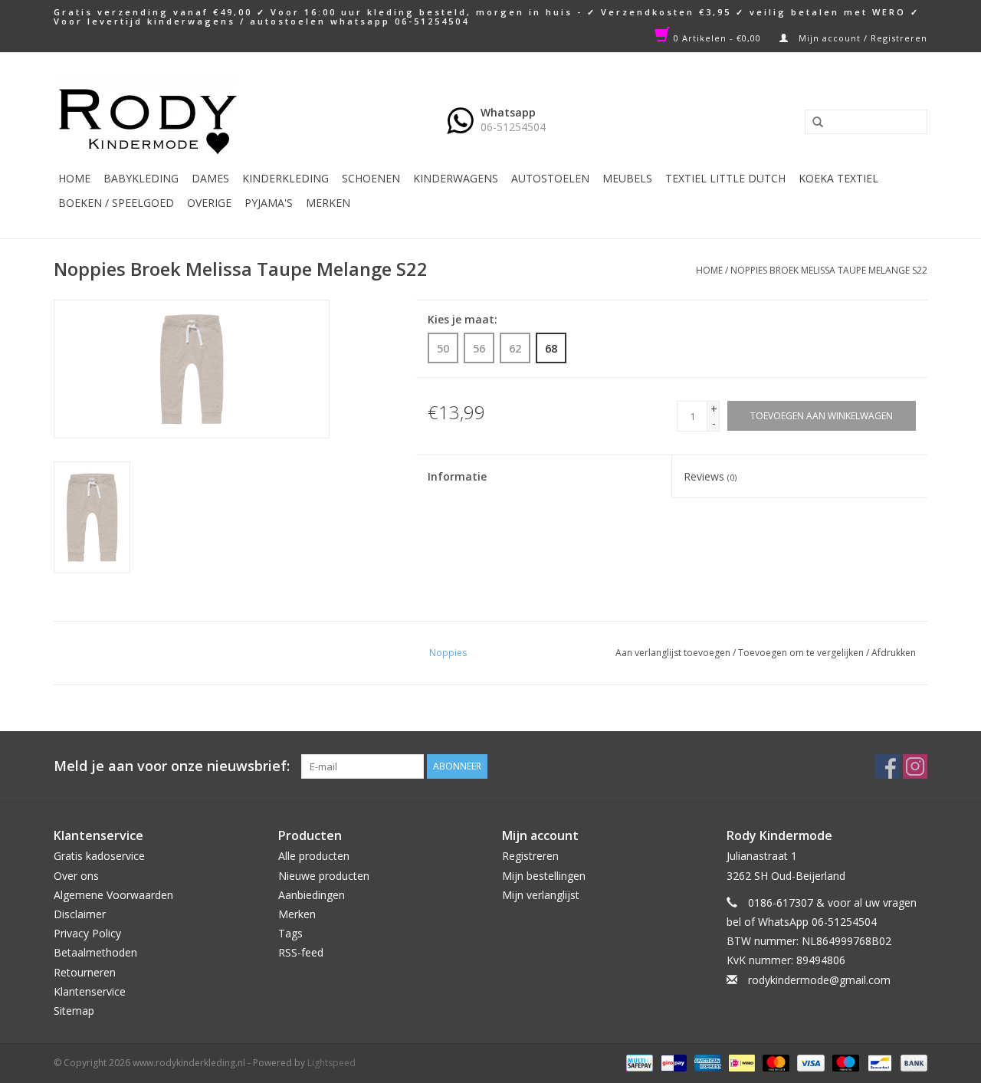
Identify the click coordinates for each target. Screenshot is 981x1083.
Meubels (627, 178)
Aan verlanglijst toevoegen (672, 652)
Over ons (76, 875)
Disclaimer (80, 914)
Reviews (710, 476)
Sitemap (74, 1010)
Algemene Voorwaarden (113, 895)
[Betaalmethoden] (638, 1061)
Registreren (530, 855)
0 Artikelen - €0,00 (717, 38)
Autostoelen (550, 178)
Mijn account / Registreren (861, 38)
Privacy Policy (87, 933)
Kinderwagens (455, 178)
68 (551, 348)
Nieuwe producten (323, 875)
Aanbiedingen (311, 895)
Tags (290, 933)
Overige (209, 202)
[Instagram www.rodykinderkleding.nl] (915, 766)
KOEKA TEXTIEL (838, 178)
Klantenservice (90, 991)
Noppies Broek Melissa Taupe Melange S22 (828, 270)
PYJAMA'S (268, 202)
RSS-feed (300, 952)
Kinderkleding (285, 178)
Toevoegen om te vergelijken (802, 652)
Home (74, 178)
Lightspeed (331, 1062)
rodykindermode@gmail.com (819, 980)
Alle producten (313, 855)
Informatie (457, 476)
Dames (210, 178)
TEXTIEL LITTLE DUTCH (725, 178)
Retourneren (85, 972)
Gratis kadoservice (99, 855)
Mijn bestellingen (544, 875)
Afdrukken (893, 652)
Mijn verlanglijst (540, 895)
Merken (328, 202)
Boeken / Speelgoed (116, 202)
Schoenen (371, 178)
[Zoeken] (812, 123)
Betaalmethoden (95, 952)
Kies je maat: (462, 319)
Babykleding (141, 178)
